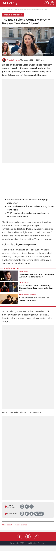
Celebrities (10, 9)
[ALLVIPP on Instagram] (28, 536)
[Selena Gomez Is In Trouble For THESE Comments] (9, 299)
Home (4, 9)
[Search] (47, 3)
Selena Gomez (21, 525)
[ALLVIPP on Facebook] (19, 536)
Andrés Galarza (13, 60)
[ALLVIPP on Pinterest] (36, 536)
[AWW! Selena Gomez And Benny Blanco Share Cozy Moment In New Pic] (9, 287)
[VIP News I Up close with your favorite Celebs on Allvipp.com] (23, 3)
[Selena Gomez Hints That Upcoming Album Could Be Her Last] (9, 276)
